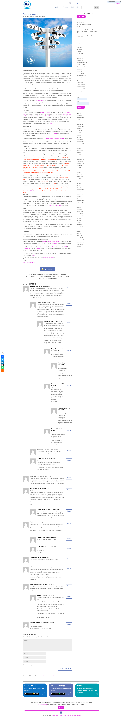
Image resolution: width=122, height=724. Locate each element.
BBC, (65, 247)
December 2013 (80, 239)
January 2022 (80, 150)
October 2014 (80, 229)
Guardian (38, 248)
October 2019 (80, 176)
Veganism (79, 91)
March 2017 (79, 198)
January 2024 (80, 124)
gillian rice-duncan (34, 584)
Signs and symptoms (81, 80)
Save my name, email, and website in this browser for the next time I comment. (42, 665)
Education (79, 53)
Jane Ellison (40, 100)
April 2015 (79, 222)
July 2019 (79, 178)
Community (79, 47)
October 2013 (80, 244)
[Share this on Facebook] (2, 356)
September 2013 (80, 246)
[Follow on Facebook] (61, 712)
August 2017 (79, 196)
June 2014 (79, 233)
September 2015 (80, 216)
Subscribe (88, 3)
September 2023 (80, 128)
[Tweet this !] (2, 359)
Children (78, 45)
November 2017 (80, 189)
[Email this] (2, 365)
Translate (118, 3)
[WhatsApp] (2, 367)
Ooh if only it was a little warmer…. (84, 24)
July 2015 (79, 218)
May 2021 (79, 154)
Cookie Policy (62, 715)
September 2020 (80, 163)
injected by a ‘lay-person (55, 205)
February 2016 (80, 209)
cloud (50, 123)
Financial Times (27, 248)
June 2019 (79, 181)
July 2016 (79, 205)
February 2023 (80, 139)
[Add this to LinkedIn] (2, 362)
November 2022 (80, 143)
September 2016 (80, 202)
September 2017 (80, 194)
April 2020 (79, 172)
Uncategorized (80, 86)
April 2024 (79, 119)
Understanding (80, 88)
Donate (97, 3)
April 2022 (79, 148)
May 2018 (79, 187)
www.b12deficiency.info (29, 262)
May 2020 (79, 170)
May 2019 (79, 183)
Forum (73, 3)
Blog (77, 3)
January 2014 (80, 237)
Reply (69, 288)
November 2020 (80, 159)
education (51, 247)
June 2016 (79, 207)
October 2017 (80, 191)
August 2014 (79, 231)
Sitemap (79, 715)
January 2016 (80, 211)
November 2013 (80, 242)
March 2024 (79, 122)
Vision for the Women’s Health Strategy (54, 138)
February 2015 (80, 224)
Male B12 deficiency (81, 62)
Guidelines (32, 16)
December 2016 (80, 200)
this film (35, 255)
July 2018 (79, 185)
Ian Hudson (54, 243)
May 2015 (79, 220)
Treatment (79, 82)
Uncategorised (80, 84)
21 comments (42, 16)
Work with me (82, 3)
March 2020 (79, 174)
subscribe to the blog (48, 257)
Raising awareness (81, 75)
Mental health (80, 64)
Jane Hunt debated (45, 112)
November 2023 (80, 126)
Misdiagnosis (79, 69)
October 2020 (80, 161)
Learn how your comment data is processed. (51, 675)
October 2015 (80, 213)
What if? (78, 26)
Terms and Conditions (71, 715)
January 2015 (80, 226)
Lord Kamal (54, 133)
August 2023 (79, 130)
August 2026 (79, 115)
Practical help (80, 73)
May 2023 (79, 137)
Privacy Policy (55, 715)
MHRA (44, 241)
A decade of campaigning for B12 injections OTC (87, 29)
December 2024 (80, 117)
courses (78, 49)
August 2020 (79, 165)
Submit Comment (65, 669)
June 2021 (79, 152)
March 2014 (79, 235)
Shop (93, 3)
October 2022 (80, 146)
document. (60, 75)
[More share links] (2, 370)
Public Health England (54, 241)
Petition (36, 16)
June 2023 (79, 135)
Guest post (79, 58)
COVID (78, 51)
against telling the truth (32, 190)
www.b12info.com (42, 704)
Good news (79, 56)
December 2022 (80, 141)
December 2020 (80, 157)
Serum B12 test (80, 77)
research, (59, 247)
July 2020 (79, 167)
